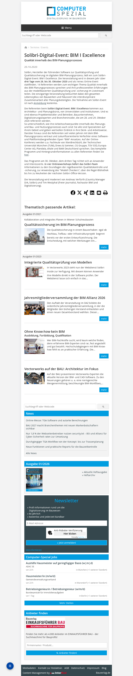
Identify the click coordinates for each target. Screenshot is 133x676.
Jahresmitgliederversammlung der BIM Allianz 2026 (64, 298)
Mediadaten (29, 668)
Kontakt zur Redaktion (50, 668)
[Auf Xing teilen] (86, 194)
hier (26, 154)
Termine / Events (39, 47)
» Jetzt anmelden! (66, 542)
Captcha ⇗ (79, 537)
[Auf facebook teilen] (73, 194)
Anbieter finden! (68, 652)
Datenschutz (78, 668)
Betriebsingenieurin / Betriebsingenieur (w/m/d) (55, 589)
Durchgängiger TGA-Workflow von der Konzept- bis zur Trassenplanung (64, 441)
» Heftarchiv (88, 475)
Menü (68, 28)
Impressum (93, 668)
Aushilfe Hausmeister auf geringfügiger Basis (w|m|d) (59, 563)
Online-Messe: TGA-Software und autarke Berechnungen (57, 420)
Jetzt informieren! (34, 549)
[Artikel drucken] (105, 193)
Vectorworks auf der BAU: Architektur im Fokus (61, 369)
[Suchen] (106, 35)
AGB (66, 668)
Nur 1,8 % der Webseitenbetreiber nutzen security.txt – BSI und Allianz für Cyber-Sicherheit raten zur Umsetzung (66, 435)
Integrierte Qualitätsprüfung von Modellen (58, 262)
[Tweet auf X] (79, 194)
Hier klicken (70, 533)
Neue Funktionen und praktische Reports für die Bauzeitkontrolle (61, 446)
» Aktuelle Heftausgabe (94, 472)
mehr (104, 247)
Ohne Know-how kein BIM (44, 331)
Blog (104, 668)
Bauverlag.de (103, 672)
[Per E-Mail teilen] (99, 193)
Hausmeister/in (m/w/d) (40, 576)
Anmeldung (40, 103)
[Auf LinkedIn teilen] (92, 194)
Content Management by (36, 672)
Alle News (31, 453)
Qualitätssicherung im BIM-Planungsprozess (59, 224)
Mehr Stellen (66, 603)
